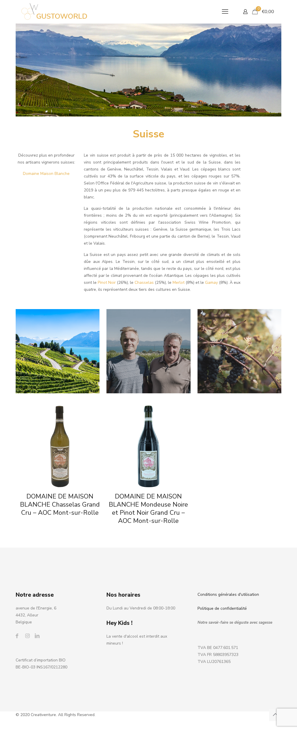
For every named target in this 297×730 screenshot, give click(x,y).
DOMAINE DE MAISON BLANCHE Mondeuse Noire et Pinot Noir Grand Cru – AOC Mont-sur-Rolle (148, 508)
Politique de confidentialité (222, 608)
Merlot (178, 282)
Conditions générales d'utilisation (228, 594)
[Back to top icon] (275, 715)
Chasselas (144, 282)
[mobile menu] (225, 12)
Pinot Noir (107, 282)
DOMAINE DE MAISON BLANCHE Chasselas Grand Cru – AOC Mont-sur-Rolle (60, 504)
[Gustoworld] (54, 11)
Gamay (211, 282)
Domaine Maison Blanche (46, 173)
